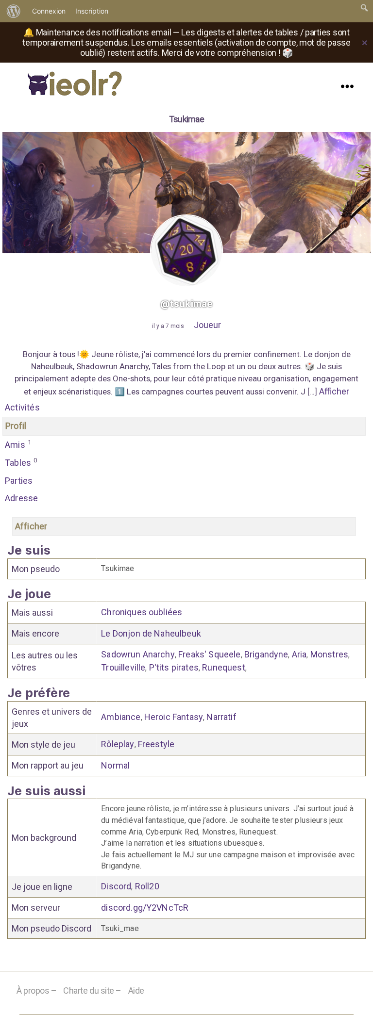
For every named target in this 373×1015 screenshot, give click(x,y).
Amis (18, 444)
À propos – (37, 990)
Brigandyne (266, 654)
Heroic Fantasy (173, 717)
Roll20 (147, 886)
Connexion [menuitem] (49, 11)
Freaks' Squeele (209, 654)
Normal (115, 765)
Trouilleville (123, 667)
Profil (15, 426)
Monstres (329, 654)
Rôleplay (117, 744)
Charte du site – (92, 990)
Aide (136, 990)
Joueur (207, 325)
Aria (299, 654)
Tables (21, 462)
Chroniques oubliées (141, 612)
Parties (19, 480)
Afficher (334, 391)
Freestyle (156, 744)
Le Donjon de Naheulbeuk (151, 633)
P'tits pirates (174, 667)
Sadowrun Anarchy (138, 654)
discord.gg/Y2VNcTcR (144, 907)
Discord (116, 886)
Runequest (223, 667)
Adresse (21, 498)
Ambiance (120, 717)
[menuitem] (13, 11)
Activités (22, 407)
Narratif (221, 717)
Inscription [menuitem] (91, 11)
